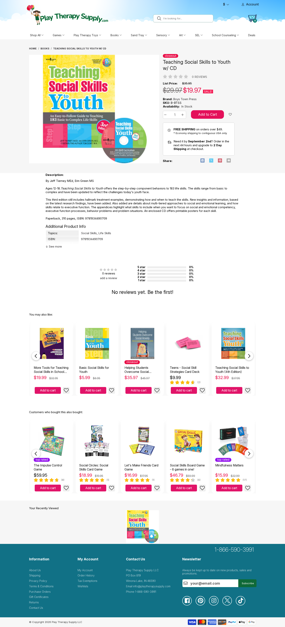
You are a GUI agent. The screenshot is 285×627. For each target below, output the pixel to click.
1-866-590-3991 (234, 549)
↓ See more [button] (54, 246)
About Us (35, 570)
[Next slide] (249, 356)
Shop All (35, 35)
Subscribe (248, 583)
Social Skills (89, 233)
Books (115, 35)
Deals (251, 35)
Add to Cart (207, 114)
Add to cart (48, 390)
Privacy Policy (38, 580)
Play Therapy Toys (86, 35)
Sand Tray (137, 35)
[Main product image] (94, 162)
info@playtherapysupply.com (151, 586)
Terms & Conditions (41, 586)
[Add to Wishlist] (66, 390)
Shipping (34, 575)
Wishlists (83, 586)
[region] (94, 110)
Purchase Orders (40, 591)
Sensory (161, 35)
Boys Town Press (185, 99)
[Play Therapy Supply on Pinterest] (202, 604)
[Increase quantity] (183, 114)
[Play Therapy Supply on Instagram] (215, 604)
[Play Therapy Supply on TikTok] (242, 604)
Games (57, 35)
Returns (34, 602)
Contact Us (36, 607)
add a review (108, 278)
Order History (86, 575)
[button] (166, 114)
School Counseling (224, 35)
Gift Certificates (38, 597)
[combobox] (187, 18)
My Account (85, 570)
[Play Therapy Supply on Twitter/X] (229, 604)
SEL (197, 35)
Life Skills (104, 233)
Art (181, 35)
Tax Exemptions (87, 580)
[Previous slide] (36, 356)
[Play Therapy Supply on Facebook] (189, 604)
